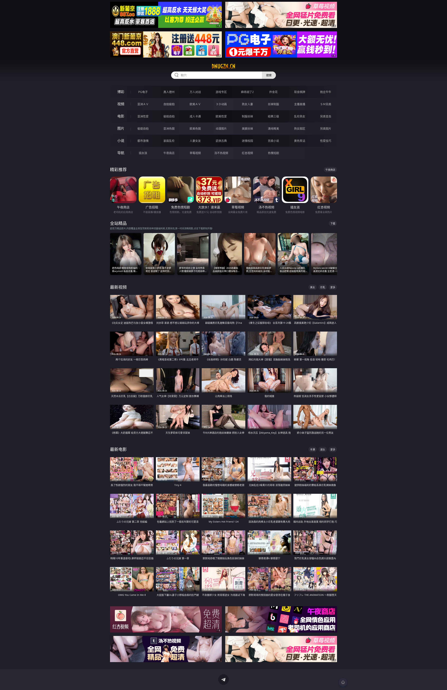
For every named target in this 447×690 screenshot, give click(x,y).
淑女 (322, 449)
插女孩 (143, 153)
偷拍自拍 (169, 116)
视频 (120, 104)
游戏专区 (221, 92)
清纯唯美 (273, 128)
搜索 (269, 75)
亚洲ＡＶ (143, 104)
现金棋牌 (299, 92)
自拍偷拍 (169, 104)
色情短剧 (273, 153)
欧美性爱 (221, 116)
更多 (332, 287)
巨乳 (322, 287)
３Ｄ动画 (221, 104)
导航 (120, 153)
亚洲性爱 (143, 116)
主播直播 (299, 104)
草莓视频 (195, 153)
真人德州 (169, 92)
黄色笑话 (299, 141)
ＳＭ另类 (325, 104)
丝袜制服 (273, 104)
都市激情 (143, 141)
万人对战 (195, 92)
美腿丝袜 (247, 128)
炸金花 (273, 92)
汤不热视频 (221, 153)
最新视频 (118, 287)
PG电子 (143, 92)
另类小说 (273, 141)
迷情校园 (247, 141)
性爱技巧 (325, 141)
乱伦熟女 (299, 116)
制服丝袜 (247, 116)
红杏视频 (247, 153)
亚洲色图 (169, 128)
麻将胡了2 (247, 92)
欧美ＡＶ (195, 104)
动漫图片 (221, 128)
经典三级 (273, 116)
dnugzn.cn (223, 66)
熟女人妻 (247, 104)
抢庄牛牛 (325, 92)
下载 (332, 223)
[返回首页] (343, 682)
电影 (120, 116)
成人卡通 (195, 116)
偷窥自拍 (143, 128)
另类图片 (325, 128)
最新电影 (118, 449)
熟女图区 (299, 128)
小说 (120, 140)
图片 (120, 128)
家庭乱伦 (169, 141)
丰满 (312, 449)
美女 (312, 287)
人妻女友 (195, 141)
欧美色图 (195, 128)
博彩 (120, 91)
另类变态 (325, 116)
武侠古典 (221, 141)
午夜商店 (169, 153)
